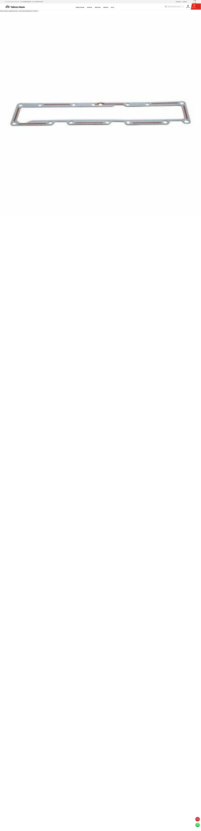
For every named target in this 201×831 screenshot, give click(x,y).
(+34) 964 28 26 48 (26, 1)
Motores (6, 11)
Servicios (98, 7)
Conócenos (178, 1)
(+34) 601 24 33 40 (38, 1)
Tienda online (80, 7)
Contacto (185, 1)
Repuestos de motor (13, 11)
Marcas (105, 7)
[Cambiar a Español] (195, 3)
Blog (112, 7)
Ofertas (89, 7)
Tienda (1, 11)
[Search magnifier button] (166, 6)
